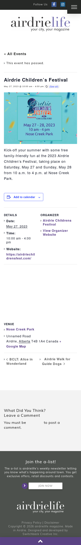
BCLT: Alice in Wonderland (19, 361)
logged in (35, 423)
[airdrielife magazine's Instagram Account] (62, 4)
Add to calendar (24, 197)
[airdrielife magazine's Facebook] (54, 4)
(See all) (53, 86)
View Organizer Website (55, 232)
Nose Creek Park (20, 329)
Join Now (45, 485)
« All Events (15, 53)
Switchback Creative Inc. (40, 534)
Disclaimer (51, 522)
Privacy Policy (31, 522)
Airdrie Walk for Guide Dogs (56, 361)
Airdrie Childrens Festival (57, 222)
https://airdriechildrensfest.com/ (20, 256)
